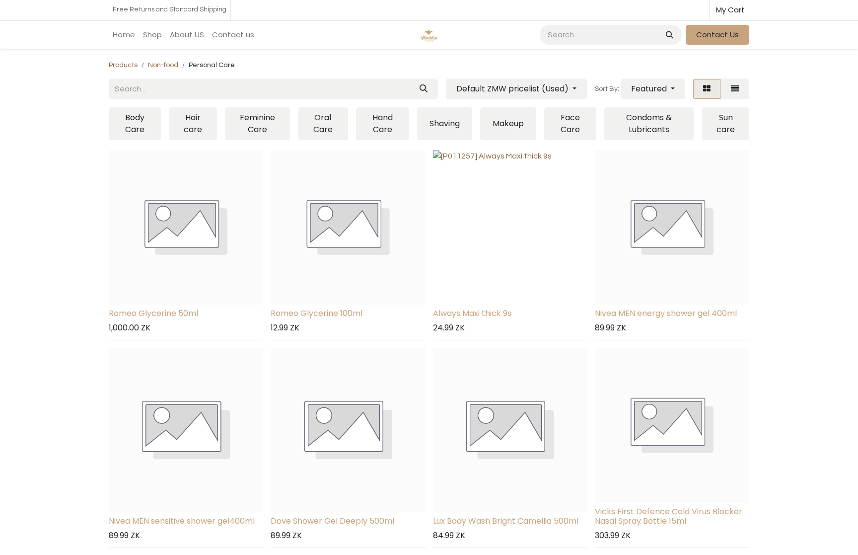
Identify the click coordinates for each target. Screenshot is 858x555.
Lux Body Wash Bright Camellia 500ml (505, 521)
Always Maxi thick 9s (472, 313)
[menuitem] (124, 35)
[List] (734, 89)
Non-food (163, 65)
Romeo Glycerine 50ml (153, 313)
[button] (653, 89)
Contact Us (717, 34)
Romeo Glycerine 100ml (316, 313)
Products (123, 65)
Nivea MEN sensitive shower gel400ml (182, 521)
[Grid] (707, 89)
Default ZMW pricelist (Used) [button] (513, 88)
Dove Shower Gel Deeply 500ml (332, 521)
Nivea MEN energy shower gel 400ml (666, 313)
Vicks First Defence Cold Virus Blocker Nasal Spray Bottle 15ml (668, 516)
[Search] (668, 35)
